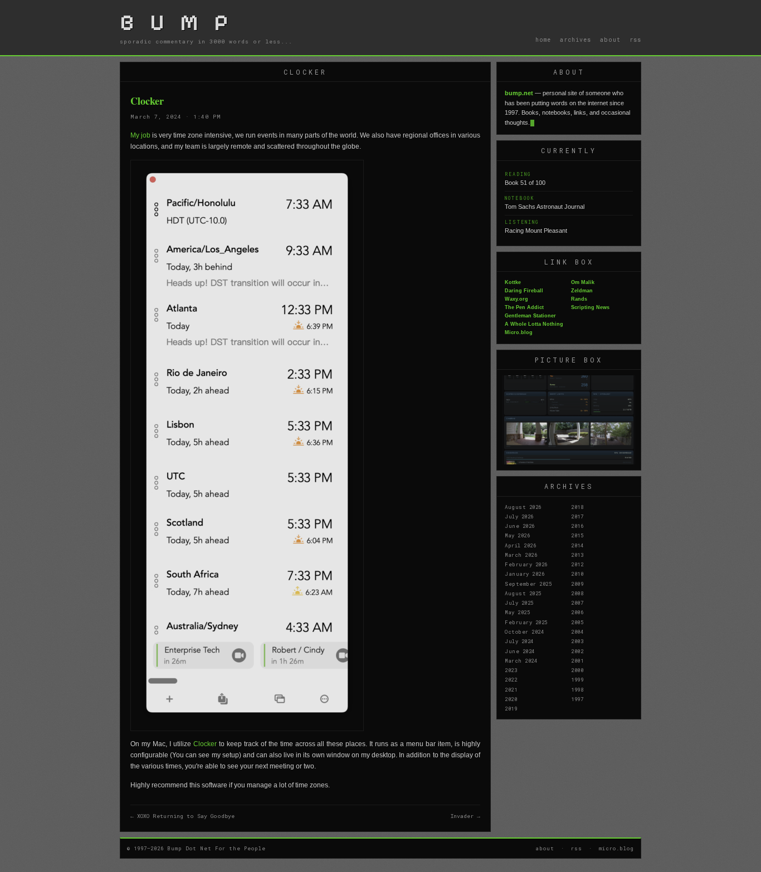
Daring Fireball (524, 290)
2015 (577, 535)
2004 (577, 631)
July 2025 (519, 602)
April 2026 (520, 545)
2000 (577, 670)
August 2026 (523, 506)
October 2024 (524, 631)
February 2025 (526, 622)
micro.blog (616, 848)
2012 (577, 564)
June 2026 (520, 525)
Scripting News (590, 307)
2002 (577, 651)
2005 (577, 622)
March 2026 (521, 554)
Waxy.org (516, 299)
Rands (579, 299)
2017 (577, 516)
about (610, 39)
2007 (577, 602)
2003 (577, 641)
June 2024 (520, 651)
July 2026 (519, 516)
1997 (577, 698)
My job (140, 135)
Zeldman (582, 290)
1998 (577, 689)
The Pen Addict (524, 307)
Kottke (513, 282)
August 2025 (523, 593)
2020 (511, 698)
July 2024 (519, 641)
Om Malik (582, 282)
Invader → (465, 816)
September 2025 (528, 583)
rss (635, 39)
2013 (577, 554)
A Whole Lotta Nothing (534, 324)
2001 (577, 660)
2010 (577, 573)
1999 (577, 679)
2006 (577, 612)
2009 (577, 583)
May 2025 (517, 612)
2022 (511, 679)
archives (575, 39)
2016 (577, 525)
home (543, 39)
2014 (577, 545)
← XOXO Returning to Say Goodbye (182, 816)
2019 (511, 708)
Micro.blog (519, 332)
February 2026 (526, 564)
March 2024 (521, 660)
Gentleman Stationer (530, 316)
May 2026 (517, 535)
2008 (577, 593)
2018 (577, 506)
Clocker (205, 744)
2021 (511, 689)
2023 (511, 670)
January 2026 (524, 573)
